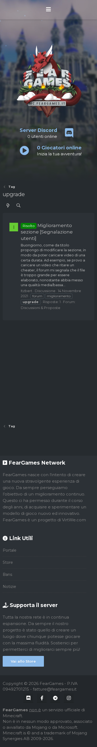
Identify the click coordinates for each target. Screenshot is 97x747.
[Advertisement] (48, 370)
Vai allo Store (23, 661)
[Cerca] (18, 205)
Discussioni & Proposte (40, 308)
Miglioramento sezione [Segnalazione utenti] (47, 232)
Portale (9, 550)
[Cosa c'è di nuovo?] (8, 205)
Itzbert (26, 291)
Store (8, 562)
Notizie (9, 586)
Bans (7, 574)
